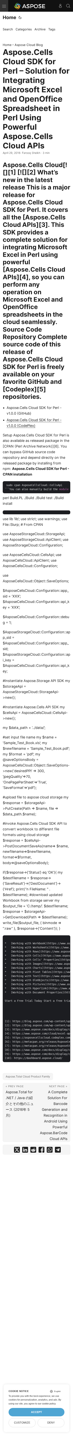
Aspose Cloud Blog (29, 45)
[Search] (68, 6)
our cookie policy (46, 1403)
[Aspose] (30, 6)
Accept (36, 1412)
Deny (51, 1422)
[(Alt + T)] (20, 17)
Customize (22, 1422)
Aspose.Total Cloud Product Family (28, 1076)
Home (9, 17)
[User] (60, 6)
